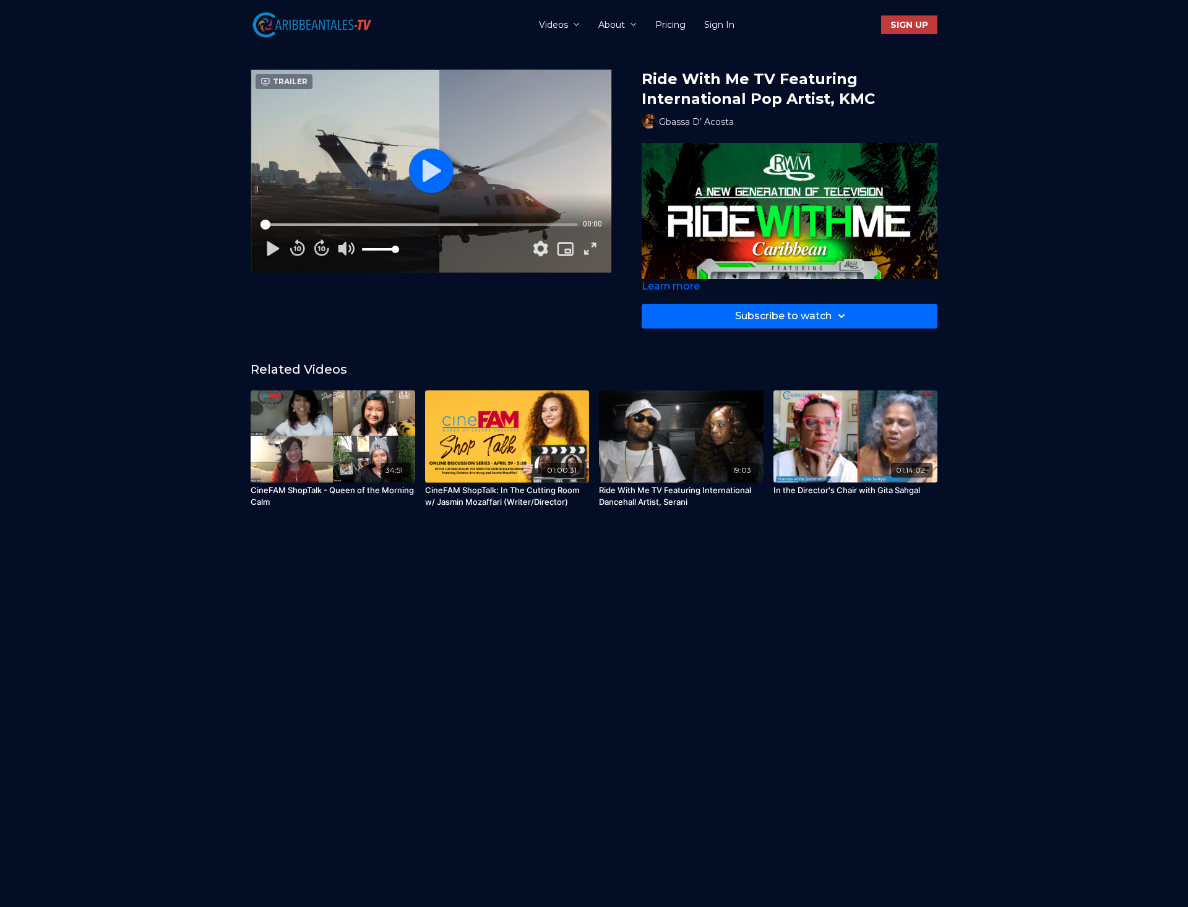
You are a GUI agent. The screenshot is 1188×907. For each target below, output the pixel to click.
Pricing (670, 24)
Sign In (719, 24)
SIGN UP (909, 24)
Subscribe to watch (783, 316)
